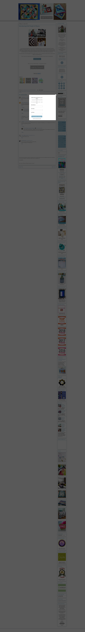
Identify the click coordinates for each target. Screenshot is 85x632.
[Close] (55, 95)
